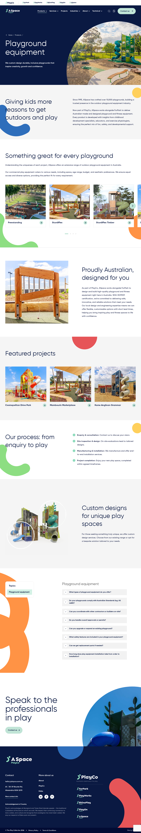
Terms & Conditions (49, 830)
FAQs (41, 791)
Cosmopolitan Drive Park (18, 405)
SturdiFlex (57, 223)
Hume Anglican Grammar (108, 405)
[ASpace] (21, 11)
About (85, 11)
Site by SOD (131, 830)
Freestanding (15, 223)
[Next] (133, 206)
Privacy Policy (33, 830)
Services (52, 11)
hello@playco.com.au (14, 781)
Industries (74, 11)
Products (41, 11)
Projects (64, 11)
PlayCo (42, 786)
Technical (96, 11)
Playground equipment (19, 592)
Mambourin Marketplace (62, 405)
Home (10, 35)
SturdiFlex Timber (105, 223)
